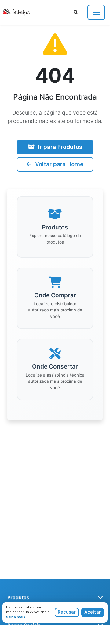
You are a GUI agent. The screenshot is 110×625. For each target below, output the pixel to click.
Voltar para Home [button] (59, 164)
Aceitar (92, 612)
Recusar (67, 612)
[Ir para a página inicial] (18, 12)
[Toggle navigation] (96, 12)
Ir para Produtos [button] (60, 147)
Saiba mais (15, 617)
